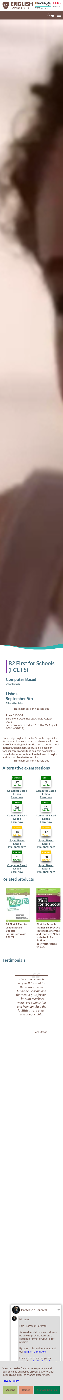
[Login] (49, 15)
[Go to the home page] (17, 5)
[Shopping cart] (53, 15)
